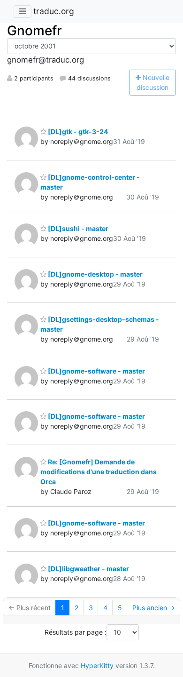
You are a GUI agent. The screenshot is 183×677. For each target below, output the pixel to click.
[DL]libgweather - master (87, 569)
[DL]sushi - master (77, 228)
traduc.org (53, 11)
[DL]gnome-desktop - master (94, 274)
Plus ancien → (153, 608)
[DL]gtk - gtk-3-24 (77, 131)
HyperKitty (97, 665)
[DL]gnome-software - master (95, 371)
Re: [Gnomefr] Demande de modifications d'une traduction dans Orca (98, 472)
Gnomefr (34, 31)
